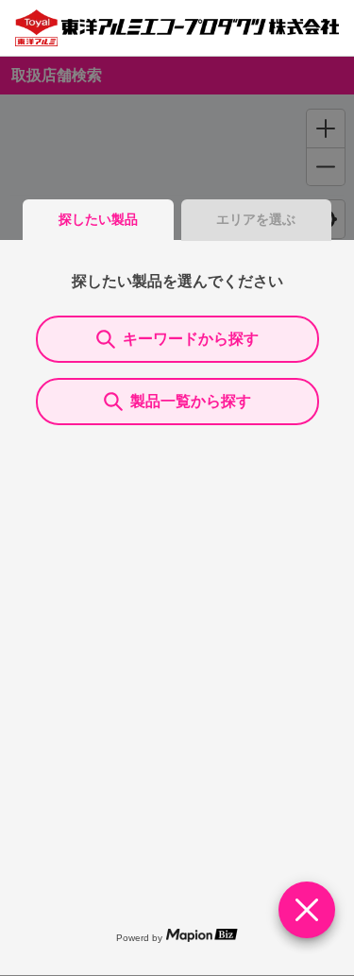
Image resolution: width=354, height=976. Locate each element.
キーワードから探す (191, 339)
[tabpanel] (177, 607)
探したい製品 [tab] (98, 219)
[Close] (306, 910)
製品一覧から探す (190, 401)
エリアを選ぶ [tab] (255, 219)
